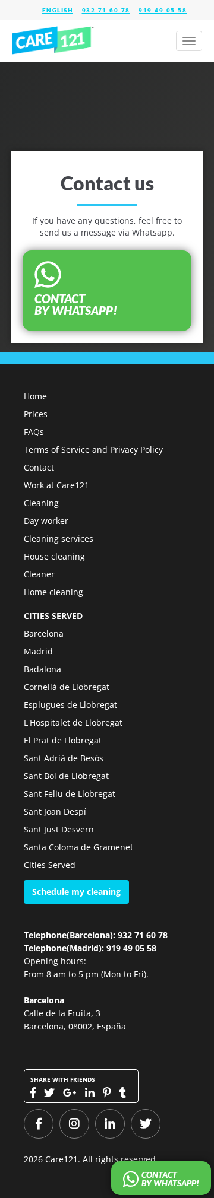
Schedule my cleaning (76, 891)
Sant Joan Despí (55, 811)
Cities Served (49, 864)
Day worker (46, 520)
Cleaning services (58, 538)
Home (35, 396)
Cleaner (39, 574)
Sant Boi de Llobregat (66, 775)
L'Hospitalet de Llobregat (73, 722)
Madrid (38, 651)
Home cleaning (53, 592)
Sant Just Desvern (59, 829)
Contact (39, 467)
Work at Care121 (56, 485)
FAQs (34, 431)
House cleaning (54, 556)
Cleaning (41, 503)
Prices (36, 414)
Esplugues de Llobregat (70, 704)
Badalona (42, 669)
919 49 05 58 (163, 10)
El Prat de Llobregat (63, 740)
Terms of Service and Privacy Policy (93, 449)
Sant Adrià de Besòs (63, 758)
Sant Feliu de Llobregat (69, 793)
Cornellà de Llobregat (66, 686)
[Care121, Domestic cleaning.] (53, 41)
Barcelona (44, 633)
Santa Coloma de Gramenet (78, 847)
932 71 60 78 (106, 10)
